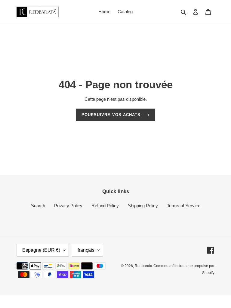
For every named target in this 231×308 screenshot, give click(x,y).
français (86, 250)
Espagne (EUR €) (41, 250)
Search (38, 205)
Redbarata (143, 266)
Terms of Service (183, 205)
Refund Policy (105, 205)
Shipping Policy (143, 205)
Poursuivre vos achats (111, 114)
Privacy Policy (68, 205)
